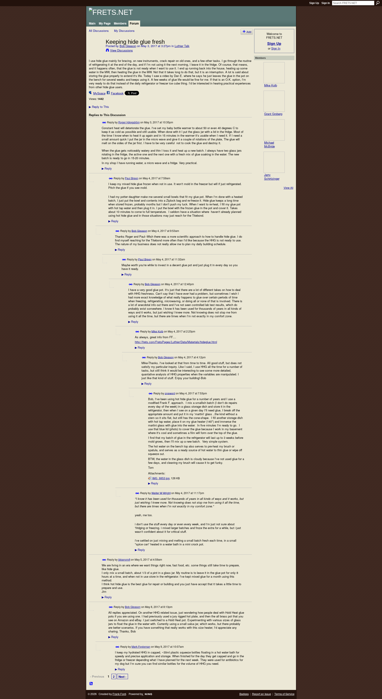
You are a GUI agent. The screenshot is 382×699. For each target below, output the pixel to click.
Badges (244, 694)
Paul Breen (131, 178)
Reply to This (99, 107)
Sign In (325, 3)
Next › (122, 676)
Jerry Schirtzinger (271, 177)
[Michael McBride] (274, 130)
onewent (170, 393)
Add (248, 32)
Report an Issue (261, 694)
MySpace (99, 93)
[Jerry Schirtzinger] (274, 162)
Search (378, 3)
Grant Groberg (273, 114)
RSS (91, 684)
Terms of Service (284, 694)
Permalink (104, 122)
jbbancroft (124, 559)
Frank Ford (119, 694)
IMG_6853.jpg (161, 478)
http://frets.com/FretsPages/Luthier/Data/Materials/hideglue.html (176, 342)
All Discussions (99, 31)
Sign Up (314, 3)
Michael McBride (269, 144)
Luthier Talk (182, 46)
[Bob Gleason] (96, 51)
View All (288, 187)
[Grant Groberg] (274, 101)
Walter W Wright (161, 493)
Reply (107, 168)
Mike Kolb (157, 331)
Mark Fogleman (141, 646)
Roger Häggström (129, 122)
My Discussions (124, 31)
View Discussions (121, 50)
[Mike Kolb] (274, 72)
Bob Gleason (128, 46)
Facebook (117, 93)
